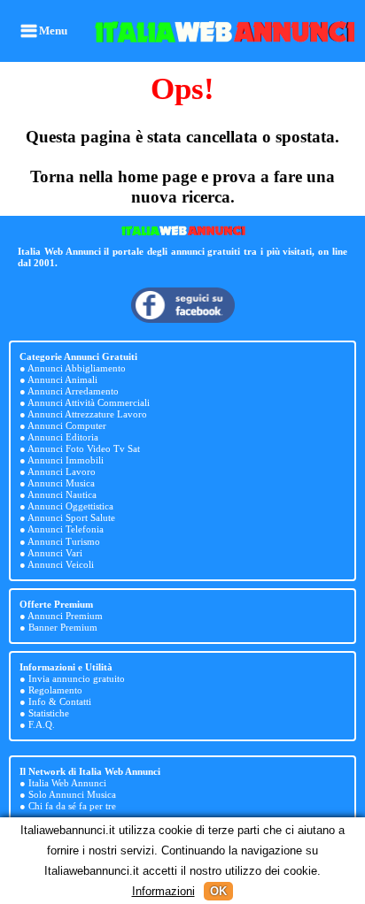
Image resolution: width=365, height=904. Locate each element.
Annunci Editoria (62, 437)
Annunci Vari (54, 553)
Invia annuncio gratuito (76, 678)
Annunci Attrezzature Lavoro (87, 414)
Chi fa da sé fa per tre (72, 806)
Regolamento (55, 690)
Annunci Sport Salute (71, 517)
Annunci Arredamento (73, 391)
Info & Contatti (59, 701)
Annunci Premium (65, 615)
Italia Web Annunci (67, 783)
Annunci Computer (66, 425)
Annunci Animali (62, 379)
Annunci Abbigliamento (76, 368)
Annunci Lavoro (61, 471)
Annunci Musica (61, 483)
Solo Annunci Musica (72, 794)
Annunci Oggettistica (70, 506)
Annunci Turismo (63, 541)
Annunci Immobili (65, 460)
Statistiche (48, 713)
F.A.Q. (41, 724)
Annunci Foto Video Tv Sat (83, 448)
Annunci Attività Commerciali (88, 402)
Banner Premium (62, 627)
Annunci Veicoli (60, 564)
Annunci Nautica (62, 494)
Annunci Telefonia (65, 529)
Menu (53, 30)
